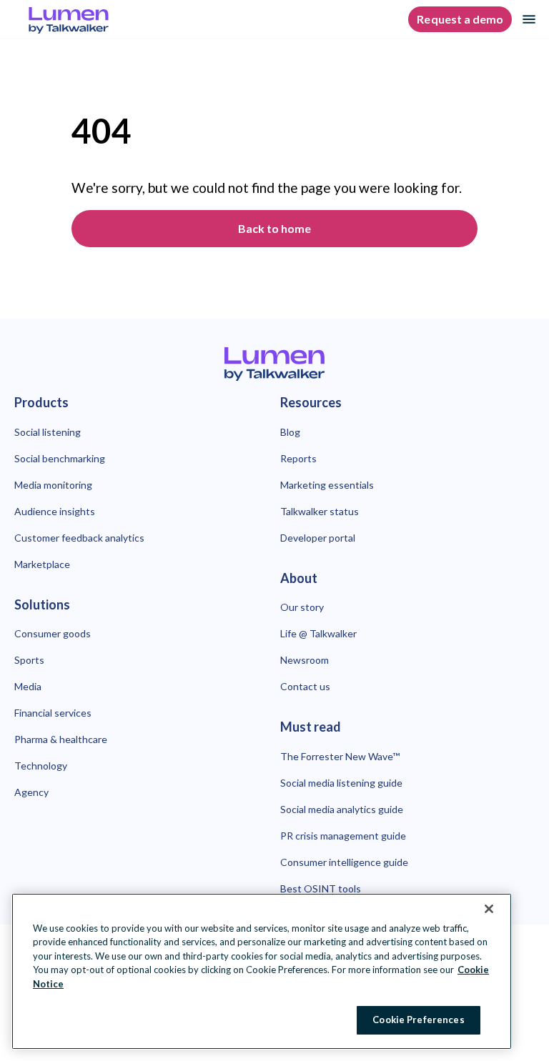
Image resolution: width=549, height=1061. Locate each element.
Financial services (53, 713)
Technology (40, 765)
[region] (261, 971)
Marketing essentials (327, 485)
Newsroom (304, 660)
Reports (298, 458)
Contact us (305, 686)
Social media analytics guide (341, 809)
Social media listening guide (341, 783)
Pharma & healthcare (60, 739)
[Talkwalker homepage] (274, 364)
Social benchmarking (59, 458)
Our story (302, 607)
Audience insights (54, 511)
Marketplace (42, 564)
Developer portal (317, 538)
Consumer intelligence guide (344, 862)
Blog (290, 432)
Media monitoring (53, 485)
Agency (31, 792)
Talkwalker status (319, 511)
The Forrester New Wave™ (340, 756)
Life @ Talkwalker (318, 633)
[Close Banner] (489, 909)
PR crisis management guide (343, 836)
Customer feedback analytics (79, 538)
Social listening (47, 432)
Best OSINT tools (320, 888)
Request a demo (460, 19)
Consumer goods (52, 633)
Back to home (274, 228)
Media (27, 686)
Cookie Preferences (418, 1019)
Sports (29, 660)
